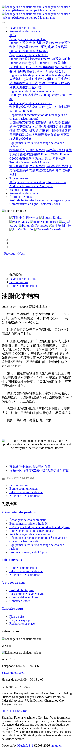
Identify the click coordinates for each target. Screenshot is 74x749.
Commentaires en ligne (23, 597)
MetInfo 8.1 (25, 745)
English (57, 217)
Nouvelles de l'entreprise (24, 495)
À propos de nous (13, 582)
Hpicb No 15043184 (14, 710)
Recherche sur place (22, 623)
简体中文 (32, 217)
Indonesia (52, 221)
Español (28, 229)
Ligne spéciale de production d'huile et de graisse (39, 527)
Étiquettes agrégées (21, 620)
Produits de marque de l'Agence (29, 552)
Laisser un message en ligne (26, 593)
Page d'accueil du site (22, 27)
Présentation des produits (19, 512)
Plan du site (16, 616)
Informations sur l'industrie (26, 492)
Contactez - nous (19, 601)
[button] (9, 253)
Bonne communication (23, 285)
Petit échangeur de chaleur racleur (30, 534)
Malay (25, 221)
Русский (55, 229)
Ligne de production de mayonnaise (31, 530)
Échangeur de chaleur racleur (27, 520)
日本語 (66, 225)
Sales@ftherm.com (13, 672)
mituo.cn (56, 745)
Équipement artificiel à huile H (28, 523)
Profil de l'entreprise (21, 590)
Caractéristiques (12, 608)
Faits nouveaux (18, 282)
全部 (12, 35)
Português (42, 225)
